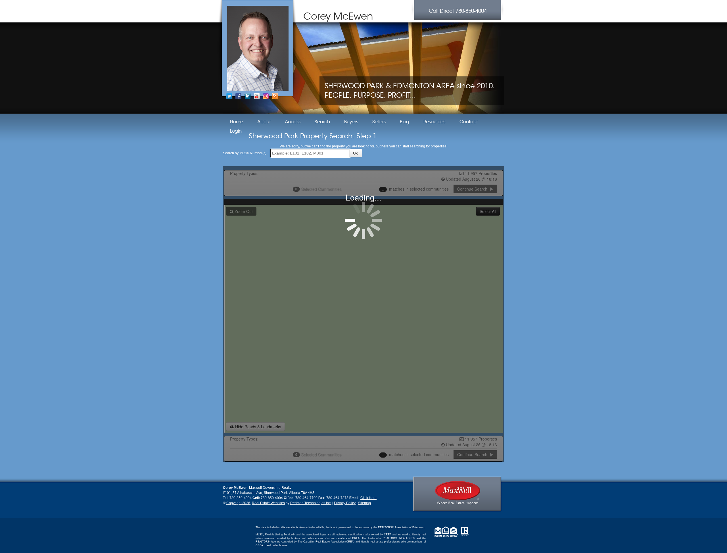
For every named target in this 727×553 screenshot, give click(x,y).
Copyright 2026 (238, 503)
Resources (434, 122)
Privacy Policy (345, 503)
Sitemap (364, 503)
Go (355, 153)
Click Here (368, 498)
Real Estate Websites (268, 503)
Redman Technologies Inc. (310, 503)
